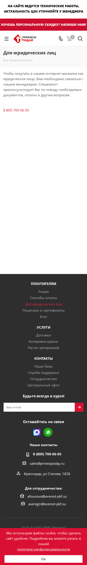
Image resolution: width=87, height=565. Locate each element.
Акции (43, 291)
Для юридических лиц (43, 304)
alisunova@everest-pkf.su (47, 496)
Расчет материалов (43, 347)
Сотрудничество (43, 379)
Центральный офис (43, 385)
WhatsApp (48, 432)
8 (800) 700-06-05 (47, 454)
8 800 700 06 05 (16, 110)
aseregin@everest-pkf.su (47, 504)
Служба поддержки (43, 372)
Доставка (43, 335)
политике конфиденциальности (43, 549)
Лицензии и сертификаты (43, 310)
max (36, 432)
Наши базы (43, 366)
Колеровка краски (43, 341)
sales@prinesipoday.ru (47, 463)
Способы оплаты (43, 297)
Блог (43, 316)
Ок (43, 559)
